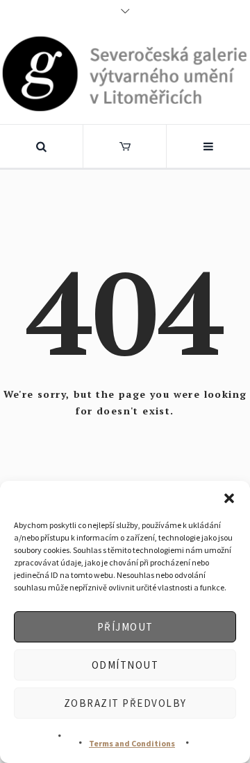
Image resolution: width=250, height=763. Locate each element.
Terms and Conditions (132, 743)
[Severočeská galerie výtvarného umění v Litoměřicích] (125, 73)
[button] (229, 498)
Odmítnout (125, 665)
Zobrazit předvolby (125, 703)
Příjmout (125, 626)
